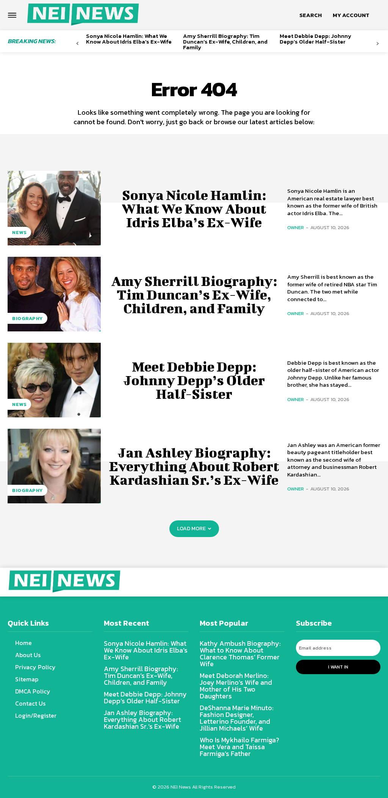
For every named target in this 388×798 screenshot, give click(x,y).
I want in (338, 667)
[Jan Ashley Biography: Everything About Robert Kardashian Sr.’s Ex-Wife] (54, 466)
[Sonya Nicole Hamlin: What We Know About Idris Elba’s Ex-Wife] (54, 208)
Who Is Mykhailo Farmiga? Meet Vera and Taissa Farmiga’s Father (239, 747)
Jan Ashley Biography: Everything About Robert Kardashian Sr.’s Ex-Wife (194, 465)
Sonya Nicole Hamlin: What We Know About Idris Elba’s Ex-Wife (129, 38)
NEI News (181, 786)
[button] (310, 15)
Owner (295, 227)
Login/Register (35, 715)
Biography (27, 318)
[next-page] (377, 43)
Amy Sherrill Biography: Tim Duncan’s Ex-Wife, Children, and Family (225, 41)
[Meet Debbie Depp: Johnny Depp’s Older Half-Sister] (54, 380)
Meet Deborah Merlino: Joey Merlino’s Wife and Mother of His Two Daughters (236, 685)
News (19, 232)
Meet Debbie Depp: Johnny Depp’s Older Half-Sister (315, 38)
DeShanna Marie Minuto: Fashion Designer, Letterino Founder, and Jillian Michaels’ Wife (237, 718)
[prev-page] (77, 43)
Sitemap (26, 679)
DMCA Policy (32, 691)
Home (23, 642)
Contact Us (30, 703)
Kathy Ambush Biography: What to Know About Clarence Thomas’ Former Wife (240, 653)
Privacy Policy (35, 667)
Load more (191, 529)
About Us (28, 654)
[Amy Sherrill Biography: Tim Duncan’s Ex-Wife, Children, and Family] (54, 294)
